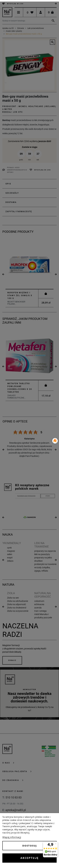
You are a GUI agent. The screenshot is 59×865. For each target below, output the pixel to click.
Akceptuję (29, 858)
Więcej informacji (11, 837)
